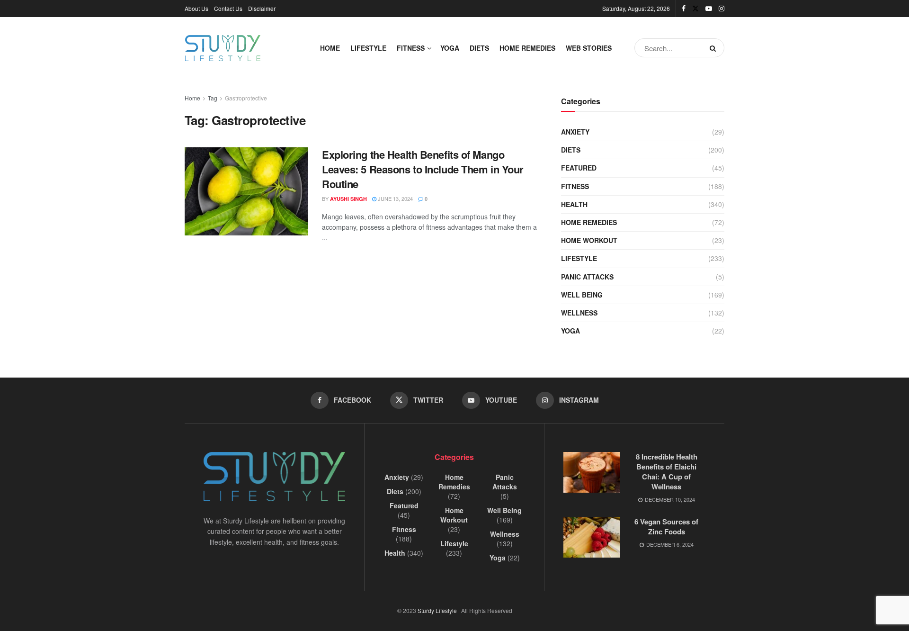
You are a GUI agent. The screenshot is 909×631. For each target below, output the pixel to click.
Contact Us (228, 8)
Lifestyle (368, 48)
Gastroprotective (246, 98)
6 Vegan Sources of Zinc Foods (666, 526)
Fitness (411, 48)
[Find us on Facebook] (684, 8)
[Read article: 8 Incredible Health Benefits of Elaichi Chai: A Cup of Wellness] (591, 472)
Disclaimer (262, 8)
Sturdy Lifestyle (437, 610)
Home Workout (589, 240)
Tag (212, 98)
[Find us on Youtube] (708, 8)
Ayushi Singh (348, 198)
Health (574, 204)
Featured (579, 167)
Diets (479, 48)
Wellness (579, 312)
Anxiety (575, 131)
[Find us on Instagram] (721, 8)
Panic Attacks (587, 276)
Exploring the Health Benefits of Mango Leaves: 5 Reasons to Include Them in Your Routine (423, 169)
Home (330, 48)
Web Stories (589, 48)
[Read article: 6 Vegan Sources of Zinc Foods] (591, 537)
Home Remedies (527, 48)
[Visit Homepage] (223, 48)
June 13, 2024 (394, 198)
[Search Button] (714, 47)
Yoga (449, 48)
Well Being (582, 294)
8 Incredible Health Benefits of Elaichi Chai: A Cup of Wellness (666, 471)
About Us (196, 8)
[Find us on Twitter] (695, 8)
